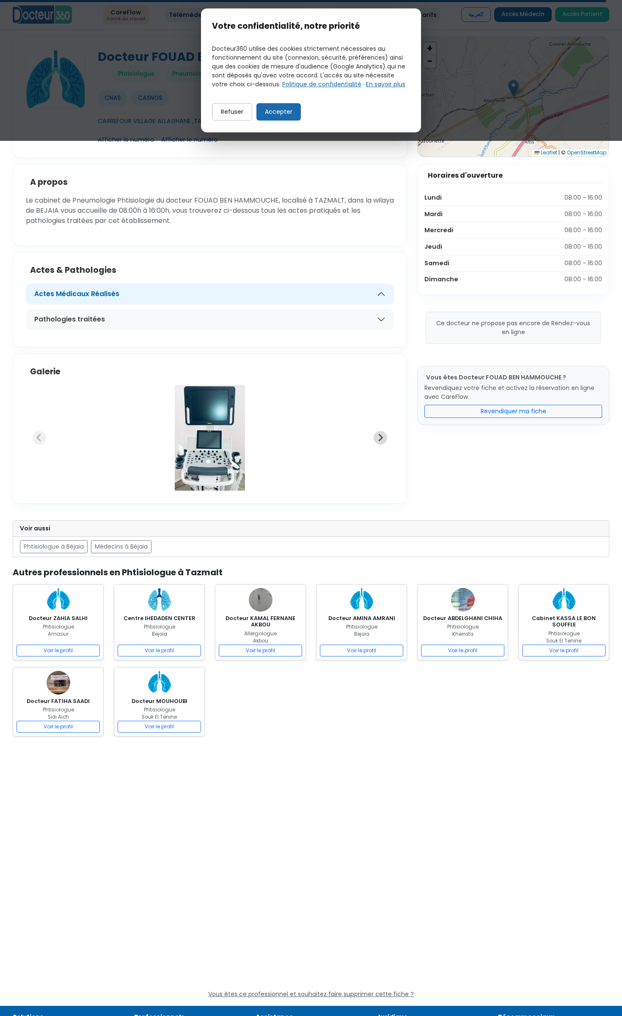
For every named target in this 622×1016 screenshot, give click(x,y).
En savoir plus (385, 84)
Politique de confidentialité (321, 84)
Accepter (278, 111)
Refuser (232, 111)
